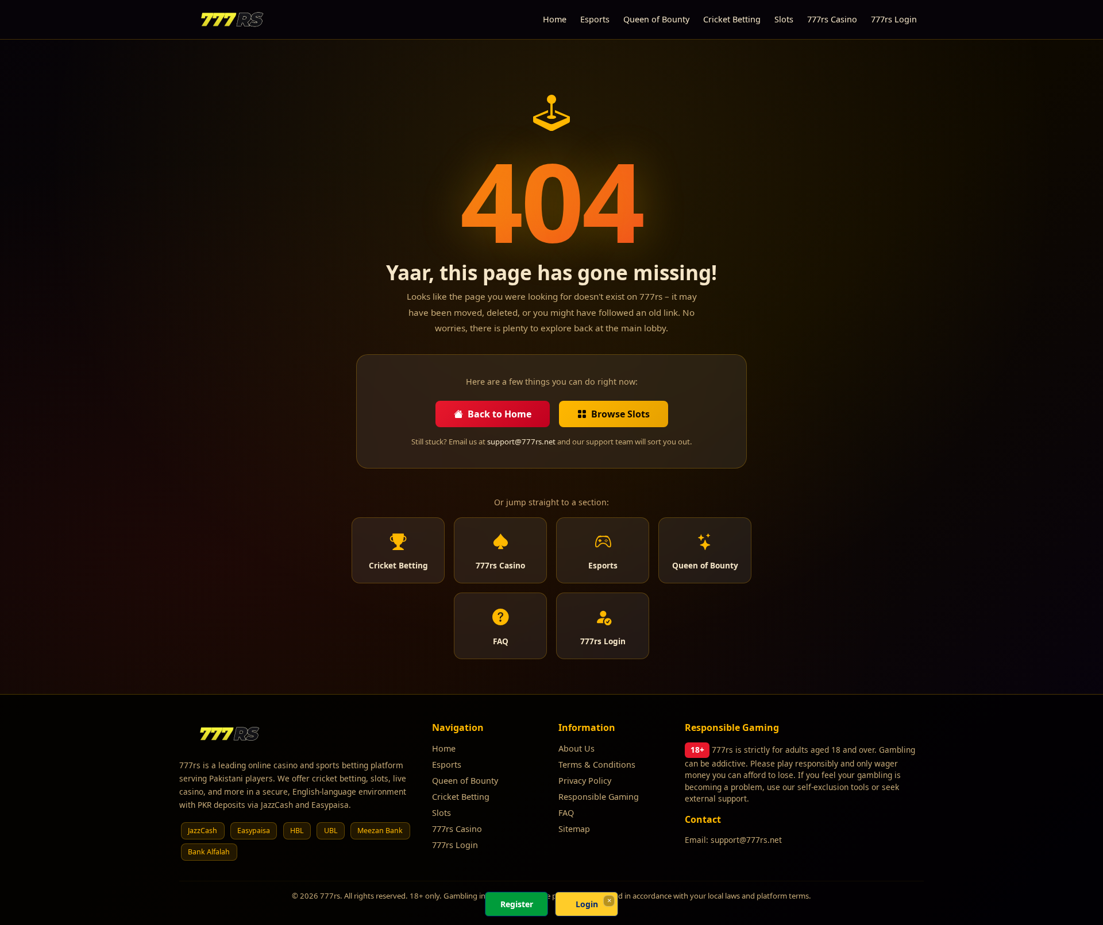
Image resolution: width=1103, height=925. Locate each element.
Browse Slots (620, 414)
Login (587, 904)
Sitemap (574, 828)
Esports (595, 19)
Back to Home (499, 414)
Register (516, 904)
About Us (576, 748)
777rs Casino (832, 19)
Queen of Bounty (656, 19)
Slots (783, 19)
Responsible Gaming (598, 796)
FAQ (566, 812)
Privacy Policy (584, 780)
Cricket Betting (732, 19)
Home (554, 19)
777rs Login (894, 19)
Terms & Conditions (596, 764)
